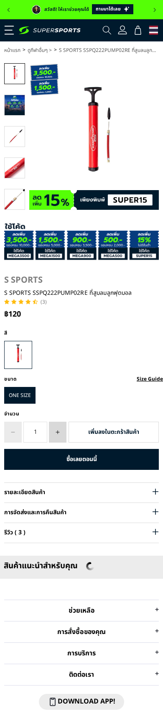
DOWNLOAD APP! (86, 701)
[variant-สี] (18, 355)
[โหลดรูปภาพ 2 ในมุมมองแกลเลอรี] (14, 105)
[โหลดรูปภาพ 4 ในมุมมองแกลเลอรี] (14, 167)
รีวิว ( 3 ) (14, 532)
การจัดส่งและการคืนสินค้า (35, 512)
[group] (81, 9)
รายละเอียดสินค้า (24, 492)
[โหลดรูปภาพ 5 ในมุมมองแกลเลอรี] (14, 199)
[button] (8, 10)
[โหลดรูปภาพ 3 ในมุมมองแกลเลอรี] (14, 136)
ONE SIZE (20, 395)
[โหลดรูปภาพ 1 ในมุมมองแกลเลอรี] (14, 73)
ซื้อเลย (81, 459)
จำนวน (12, 414)
